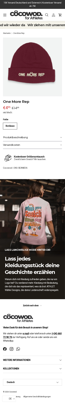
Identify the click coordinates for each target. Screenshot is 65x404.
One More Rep (18, 33)
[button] (60, 15)
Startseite (6, 33)
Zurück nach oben (31, 305)
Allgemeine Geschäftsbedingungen (37, 397)
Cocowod (7, 168)
